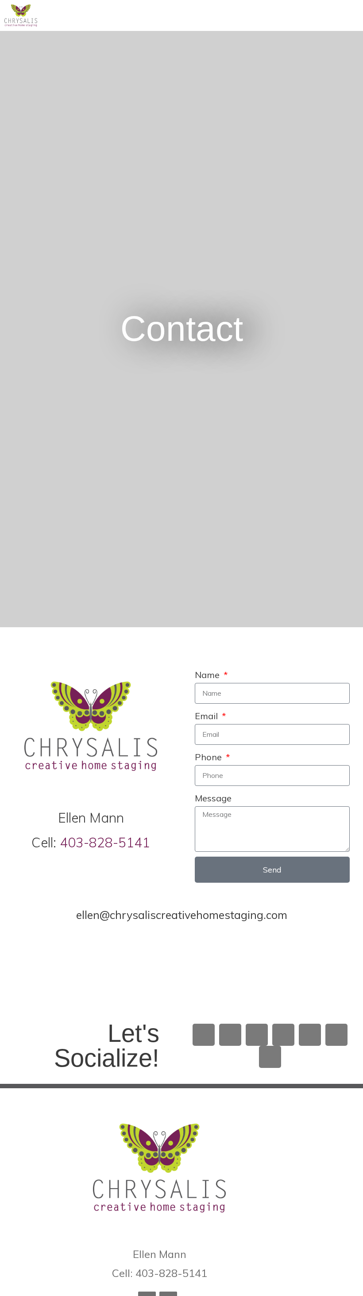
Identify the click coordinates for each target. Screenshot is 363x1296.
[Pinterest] (310, 1035)
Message (213, 798)
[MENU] (343, 15)
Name (208, 674)
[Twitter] (230, 1035)
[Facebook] (204, 1035)
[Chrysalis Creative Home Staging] (20, 15)
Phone (209, 756)
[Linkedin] (283, 1035)
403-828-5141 (105, 842)
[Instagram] (257, 1035)
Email (207, 715)
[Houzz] (336, 1035)
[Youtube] (270, 1057)
